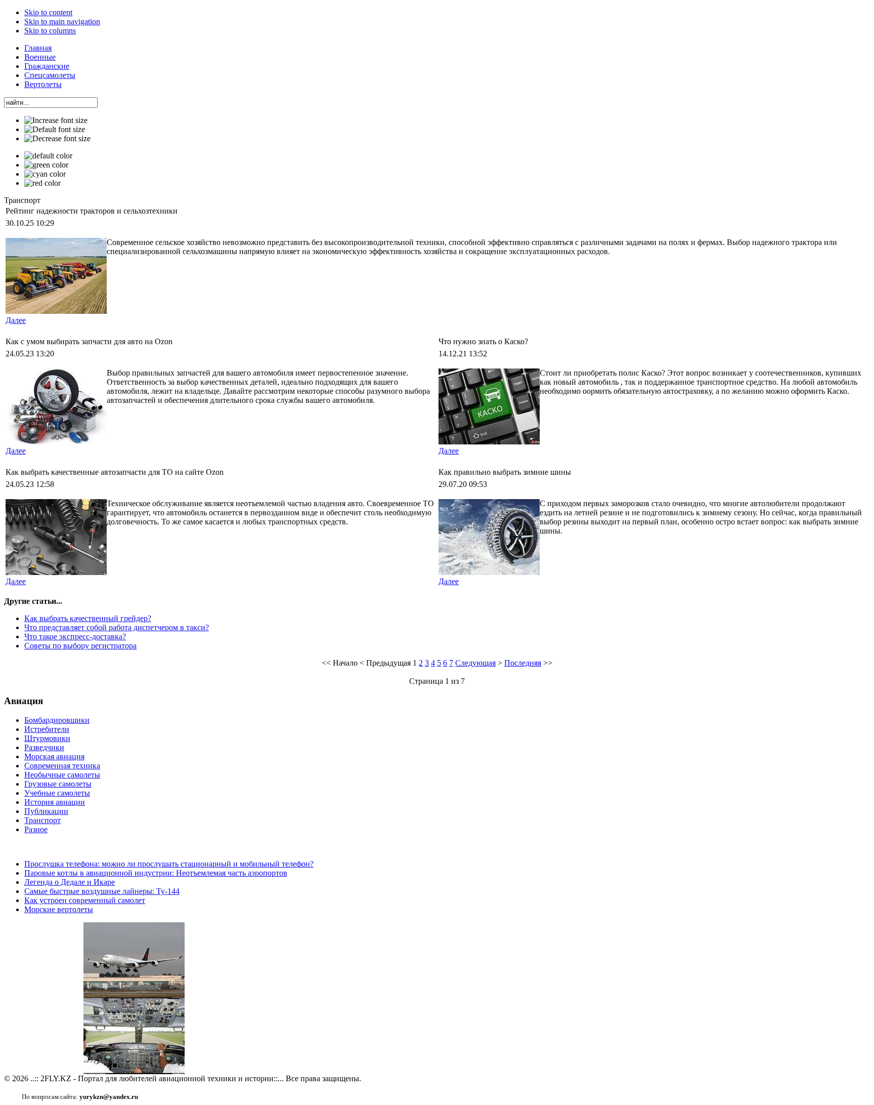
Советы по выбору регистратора (80, 645)
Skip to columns (50, 30)
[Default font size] (54, 129)
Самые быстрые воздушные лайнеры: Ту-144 (102, 891)
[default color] (48, 155)
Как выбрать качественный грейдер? (87, 618)
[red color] (42, 183)
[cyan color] (45, 174)
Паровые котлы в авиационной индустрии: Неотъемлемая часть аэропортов (155, 873)
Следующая (475, 663)
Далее (16, 320)
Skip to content (48, 12)
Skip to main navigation (62, 21)
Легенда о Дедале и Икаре (69, 882)
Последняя (522, 663)
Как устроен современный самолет (84, 900)
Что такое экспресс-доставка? (75, 636)
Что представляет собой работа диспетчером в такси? (116, 627)
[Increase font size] (56, 120)
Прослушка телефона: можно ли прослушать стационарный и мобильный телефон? (169, 864)
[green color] (46, 165)
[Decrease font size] (57, 138)
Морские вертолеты (58, 909)
